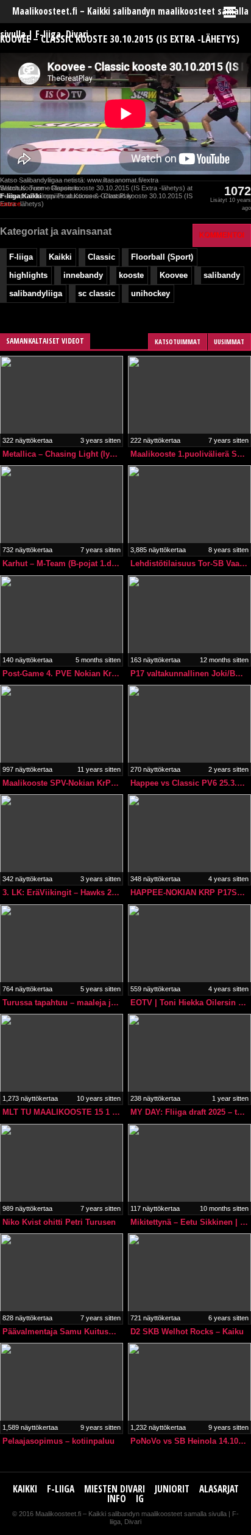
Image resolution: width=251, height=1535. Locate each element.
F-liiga (21, 257)
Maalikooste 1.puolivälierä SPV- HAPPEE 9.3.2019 (190, 454)
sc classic (96, 293)
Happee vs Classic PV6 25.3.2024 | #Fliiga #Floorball (190, 783)
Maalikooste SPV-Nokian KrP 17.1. (62, 783)
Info (116, 1498)
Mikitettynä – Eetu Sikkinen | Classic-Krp (190, 1222)
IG (140, 1498)
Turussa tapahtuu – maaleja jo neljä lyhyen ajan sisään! (62, 1002)
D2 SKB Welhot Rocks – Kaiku (187, 1331)
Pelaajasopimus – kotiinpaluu (58, 1441)
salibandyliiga (35, 293)
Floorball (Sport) (162, 257)
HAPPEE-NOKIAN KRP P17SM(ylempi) (190, 892)
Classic (101, 257)
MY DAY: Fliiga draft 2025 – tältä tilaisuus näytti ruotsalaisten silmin (190, 1112)
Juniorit (172, 1489)
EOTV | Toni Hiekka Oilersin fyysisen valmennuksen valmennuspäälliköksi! (190, 1002)
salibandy (221, 275)
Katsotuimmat (177, 341)
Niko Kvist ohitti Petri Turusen (59, 1222)
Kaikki (60, 257)
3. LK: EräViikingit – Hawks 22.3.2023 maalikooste (62, 892)
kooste (131, 275)
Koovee (174, 275)
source (10, 203)
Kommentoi (221, 235)
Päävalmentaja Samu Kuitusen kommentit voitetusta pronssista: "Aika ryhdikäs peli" (62, 1331)
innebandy (83, 275)
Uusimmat (229, 341)
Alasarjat (219, 1489)
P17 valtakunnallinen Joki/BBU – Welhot (190, 673)
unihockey (150, 293)
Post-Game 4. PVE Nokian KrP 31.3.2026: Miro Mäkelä (62, 673)
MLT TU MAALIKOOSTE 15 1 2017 (62, 1112)
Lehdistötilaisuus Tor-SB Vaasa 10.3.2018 (190, 563)
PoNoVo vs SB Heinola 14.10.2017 (190, 1441)
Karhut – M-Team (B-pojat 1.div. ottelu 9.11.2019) (62, 563)
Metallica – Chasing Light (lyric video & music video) (62, 454)
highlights (28, 275)
